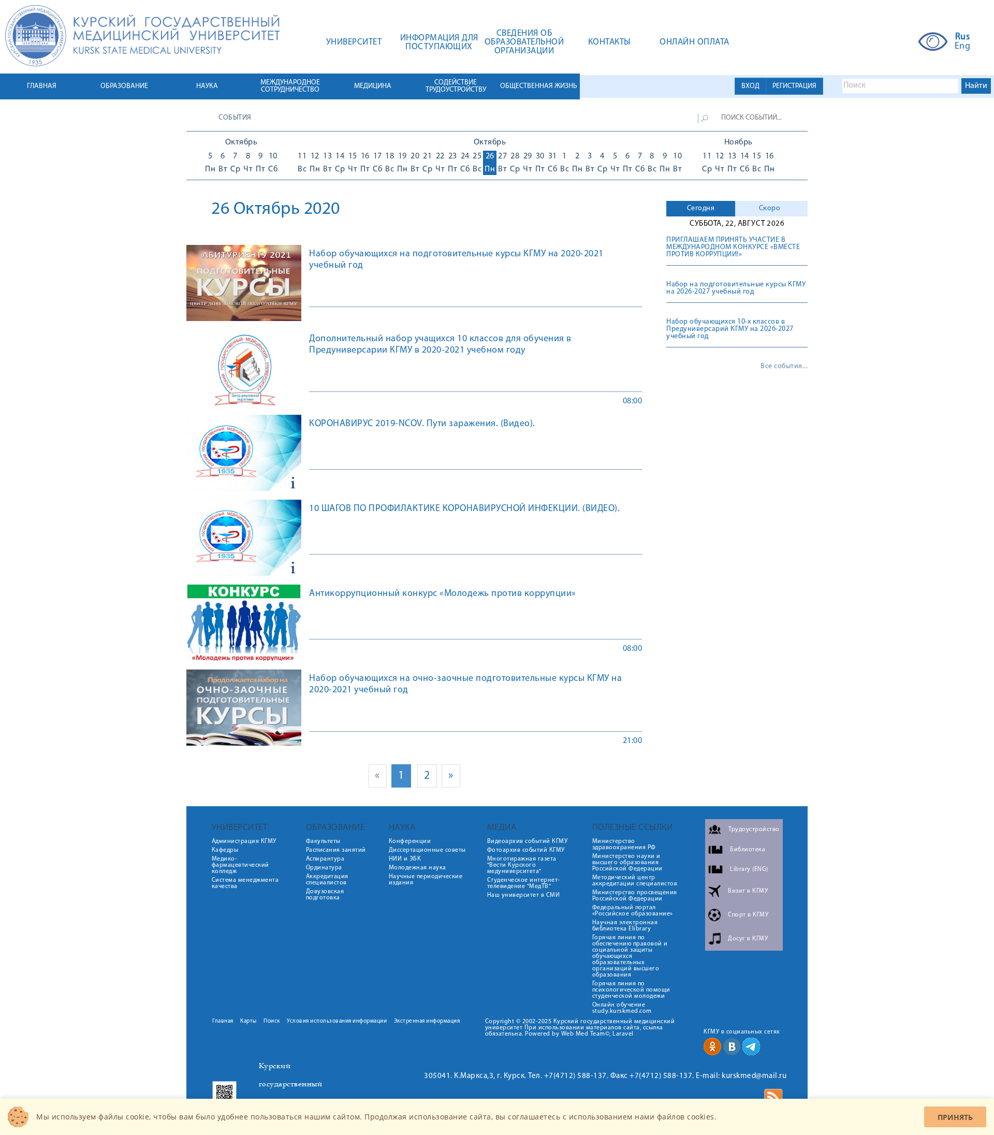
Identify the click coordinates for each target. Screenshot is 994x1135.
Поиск (272, 1021)
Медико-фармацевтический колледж (240, 865)
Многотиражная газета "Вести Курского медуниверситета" (522, 865)
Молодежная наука (417, 868)
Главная (222, 1021)
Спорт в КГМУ (748, 915)
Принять (955, 1117)
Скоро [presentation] (770, 208)
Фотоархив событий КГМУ (526, 850)
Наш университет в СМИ (523, 895)
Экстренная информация (427, 1021)
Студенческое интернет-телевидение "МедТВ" (523, 883)
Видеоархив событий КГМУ (527, 841)
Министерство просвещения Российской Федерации (634, 896)
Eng (963, 46)
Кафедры (225, 850)
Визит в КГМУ (748, 891)
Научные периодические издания (426, 880)
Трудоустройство (754, 829)
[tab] (700, 208)
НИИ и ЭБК (405, 859)
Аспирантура (325, 859)
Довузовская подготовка (325, 895)
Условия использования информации (337, 1021)
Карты (248, 1021)
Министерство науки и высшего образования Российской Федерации (627, 862)
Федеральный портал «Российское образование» (632, 911)
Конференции (410, 841)
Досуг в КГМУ (748, 939)
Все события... (784, 366)
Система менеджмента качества (245, 883)
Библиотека (747, 850)
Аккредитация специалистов (327, 880)
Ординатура (324, 868)
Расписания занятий (336, 850)
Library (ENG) (749, 869)
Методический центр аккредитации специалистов (635, 881)
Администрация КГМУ (244, 841)
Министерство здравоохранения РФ (624, 844)
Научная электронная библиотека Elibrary (625, 926)
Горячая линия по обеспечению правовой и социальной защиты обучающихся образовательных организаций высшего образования (630, 956)
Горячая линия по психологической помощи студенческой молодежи (631, 990)
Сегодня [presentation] (701, 208)
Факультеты (323, 841)
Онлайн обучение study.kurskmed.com (622, 1008)
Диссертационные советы (427, 850)
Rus (962, 37)
